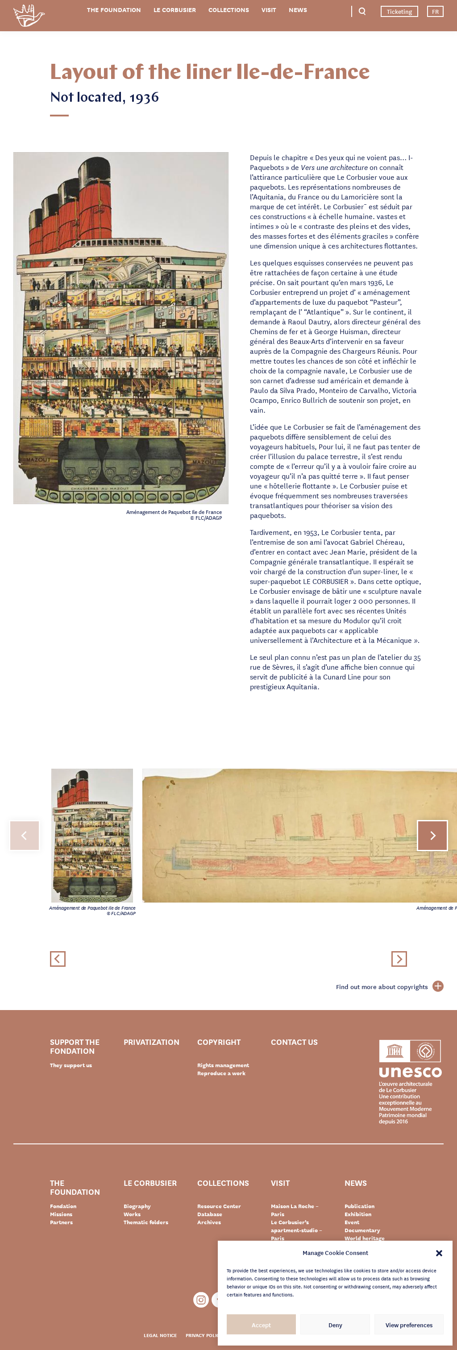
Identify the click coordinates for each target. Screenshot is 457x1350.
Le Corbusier (175, 9)
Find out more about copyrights (382, 986)
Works (132, 1214)
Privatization (151, 1042)
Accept (261, 1324)
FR (435, 11)
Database (209, 1214)
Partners (61, 1222)
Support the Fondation (75, 1046)
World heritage (365, 1238)
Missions (61, 1214)
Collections (228, 9)
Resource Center (219, 1206)
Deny (335, 1324)
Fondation (63, 1206)
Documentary (362, 1230)
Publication (359, 1206)
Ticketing (399, 11)
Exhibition (358, 1214)
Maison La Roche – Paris (295, 1210)
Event (352, 1222)
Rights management (223, 1065)
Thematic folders (146, 1222)
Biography (137, 1206)
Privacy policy (204, 1335)
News (298, 9)
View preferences (409, 1324)
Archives (209, 1222)
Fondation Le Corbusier (29, 17)
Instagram (201, 1300)
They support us (71, 1065)
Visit (269, 9)
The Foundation (114, 9)
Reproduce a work (221, 1073)
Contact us (294, 1042)
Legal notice (160, 1335)
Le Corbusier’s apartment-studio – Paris (296, 1230)
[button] (439, 1252)
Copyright (219, 1042)
